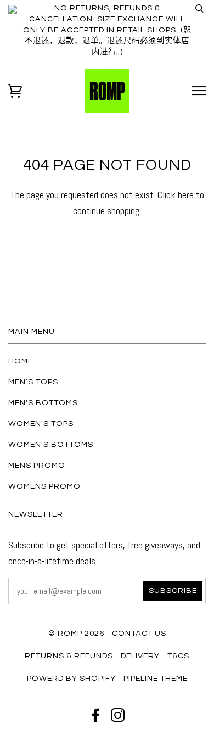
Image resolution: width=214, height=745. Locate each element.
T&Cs (178, 656)
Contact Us (139, 633)
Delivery (140, 656)
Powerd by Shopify (71, 678)
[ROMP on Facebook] (95, 718)
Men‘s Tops (33, 382)
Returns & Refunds (69, 656)
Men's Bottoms (43, 403)
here (186, 194)
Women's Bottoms (50, 444)
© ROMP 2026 (76, 633)
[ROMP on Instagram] (118, 718)
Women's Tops (41, 423)
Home (20, 361)
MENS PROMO (36, 465)
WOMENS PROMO (44, 486)
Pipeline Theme (155, 678)
